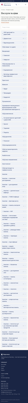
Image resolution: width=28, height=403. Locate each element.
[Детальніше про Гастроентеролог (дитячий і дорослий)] (2, 118)
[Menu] (25, 4)
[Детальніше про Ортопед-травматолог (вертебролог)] (2, 75)
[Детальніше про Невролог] (2, 59)
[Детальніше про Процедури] (2, 92)
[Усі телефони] (19, 4)
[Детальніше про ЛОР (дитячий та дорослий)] (2, 33)
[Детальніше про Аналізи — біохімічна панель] (2, 265)
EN (26, 1)
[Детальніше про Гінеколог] (2, 55)
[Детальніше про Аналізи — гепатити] (2, 289)
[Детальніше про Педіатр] (2, 132)
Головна (3, 9)
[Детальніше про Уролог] (2, 123)
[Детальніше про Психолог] (2, 140)
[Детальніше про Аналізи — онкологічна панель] (2, 283)
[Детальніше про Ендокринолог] (2, 69)
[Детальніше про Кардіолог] (2, 97)
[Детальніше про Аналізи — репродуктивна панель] (2, 230)
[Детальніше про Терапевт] (2, 128)
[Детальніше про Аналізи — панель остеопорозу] (2, 277)
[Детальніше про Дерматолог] (2, 38)
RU (23, 1)
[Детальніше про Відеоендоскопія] (2, 42)
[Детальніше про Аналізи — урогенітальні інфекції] (2, 191)
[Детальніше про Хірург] (2, 88)
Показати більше (5, 22)
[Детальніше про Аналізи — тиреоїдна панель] (2, 236)
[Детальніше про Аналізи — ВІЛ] (2, 211)
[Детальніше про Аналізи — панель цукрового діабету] (2, 224)
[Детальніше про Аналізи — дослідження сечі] (2, 271)
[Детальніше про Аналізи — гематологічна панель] (2, 253)
